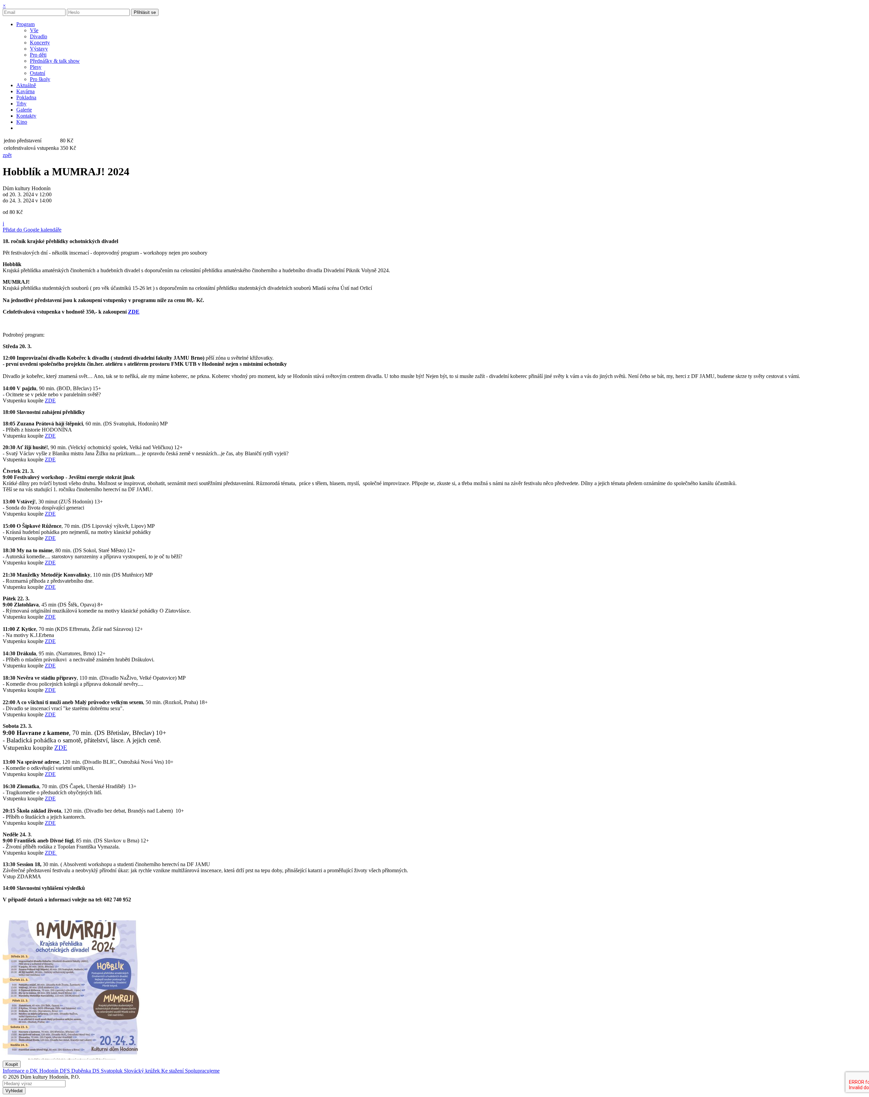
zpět (7, 155)
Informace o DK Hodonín (31, 1071)
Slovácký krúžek (142, 1071)
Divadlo (38, 36)
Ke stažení (173, 1071)
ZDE (134, 312)
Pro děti (38, 55)
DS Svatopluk (108, 1071)
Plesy (35, 67)
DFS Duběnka (76, 1071)
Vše (34, 30)
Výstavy (39, 49)
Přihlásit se (145, 12)
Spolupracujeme (202, 1071)
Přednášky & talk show (55, 61)
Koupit (11, 1064)
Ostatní (37, 73)
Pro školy (40, 79)
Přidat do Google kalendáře (32, 230)
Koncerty (40, 42)
